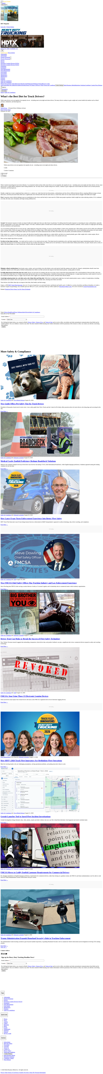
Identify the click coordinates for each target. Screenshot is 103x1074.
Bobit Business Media (69, 85)
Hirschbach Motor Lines (65, 286)
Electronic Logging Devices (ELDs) (10, 63)
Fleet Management (5, 69)
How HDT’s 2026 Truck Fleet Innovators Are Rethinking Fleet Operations (31, 761)
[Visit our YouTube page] (6, 954)
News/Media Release (19, 400)
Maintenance (4, 75)
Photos (2, 83)
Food (12, 312)
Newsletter (18, 85)
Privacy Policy (40, 85)
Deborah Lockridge (19, 457)
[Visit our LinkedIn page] (3, 954)
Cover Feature (6, 1)
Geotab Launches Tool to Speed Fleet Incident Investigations (26, 816)
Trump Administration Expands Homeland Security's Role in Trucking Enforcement (35, 938)
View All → (4, 947)
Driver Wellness (18, 312)
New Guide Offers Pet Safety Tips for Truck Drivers (22, 404)
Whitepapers (30, 83)
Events (25, 83)
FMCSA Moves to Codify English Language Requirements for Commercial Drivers (35, 872)
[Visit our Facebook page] (1, 954)
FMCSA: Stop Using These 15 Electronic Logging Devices (24, 696)
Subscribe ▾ (4, 4)
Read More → (4, 411)
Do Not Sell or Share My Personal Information (34, 1072)
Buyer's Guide (46, 83)
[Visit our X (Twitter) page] (4, 954)
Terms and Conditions (49, 85)
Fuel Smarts (4, 72)
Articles (15, 1)
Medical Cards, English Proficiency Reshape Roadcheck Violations (28, 461)
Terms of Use (11, 1072)
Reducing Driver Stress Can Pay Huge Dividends (17, 289)
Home (2, 92)
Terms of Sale (18, 1072)
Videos (13, 83)
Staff (15, 579)
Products (3, 78)
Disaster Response (5, 57)
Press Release (98, 85)
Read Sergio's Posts (6, 109)
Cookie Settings (59, 85)
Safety (23, 312)
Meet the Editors (11, 85)
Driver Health (7, 312)
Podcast (40, 83)
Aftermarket (4, 54)
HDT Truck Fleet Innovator (15, 285)
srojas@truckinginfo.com (89, 286)
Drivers (2, 60)
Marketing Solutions (80, 85)
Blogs (21, 83)
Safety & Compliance (6, 81)
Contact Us (33, 85)
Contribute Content (90, 85)
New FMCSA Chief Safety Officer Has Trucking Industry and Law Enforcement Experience (39, 583)
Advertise (23, 85)
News (11, 1)
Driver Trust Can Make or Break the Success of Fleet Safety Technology (30, 639)
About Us (28, 85)
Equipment (3, 66)
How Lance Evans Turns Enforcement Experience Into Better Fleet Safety (31, 518)
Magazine (17, 83)
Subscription (4, 85)
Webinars (35, 83)
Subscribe (3, 27)
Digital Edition (10, 27)
